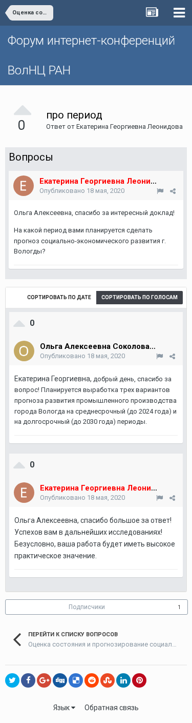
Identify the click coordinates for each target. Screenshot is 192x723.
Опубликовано (81, 190)
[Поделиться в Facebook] (28, 680)
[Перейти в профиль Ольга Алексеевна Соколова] (24, 351)
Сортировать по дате (59, 297)
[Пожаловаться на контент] (160, 191)
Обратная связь (111, 708)
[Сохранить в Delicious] (76, 680)
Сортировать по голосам (139, 297)
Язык (62, 708)
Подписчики (87, 607)
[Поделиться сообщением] (173, 191)
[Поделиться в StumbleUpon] (107, 680)
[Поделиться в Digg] (60, 680)
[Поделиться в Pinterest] (139, 680)
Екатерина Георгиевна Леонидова (129, 126)
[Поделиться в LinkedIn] (123, 680)
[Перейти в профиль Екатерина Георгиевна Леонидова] (23, 185)
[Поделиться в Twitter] (12, 680)
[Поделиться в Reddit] (91, 680)
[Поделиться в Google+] (44, 680)
